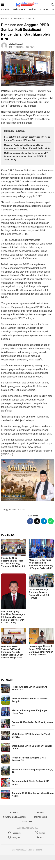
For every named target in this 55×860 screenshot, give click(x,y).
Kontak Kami (40, 817)
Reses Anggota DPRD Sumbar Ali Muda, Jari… (29, 688)
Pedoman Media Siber (14, 817)
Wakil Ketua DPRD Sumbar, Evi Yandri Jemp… (32, 747)
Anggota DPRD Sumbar (14, 509)
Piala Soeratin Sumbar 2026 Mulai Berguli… (30, 700)
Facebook (16, 833)
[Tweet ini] (37, 521)
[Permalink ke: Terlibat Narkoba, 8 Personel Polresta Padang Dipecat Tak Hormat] (41, 580)
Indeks (40, 813)
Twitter (42, 833)
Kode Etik (27, 822)
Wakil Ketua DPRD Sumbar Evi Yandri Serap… (31, 735)
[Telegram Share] (44, 521)
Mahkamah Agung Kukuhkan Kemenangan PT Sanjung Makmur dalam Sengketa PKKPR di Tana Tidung (26, 156)
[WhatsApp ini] (51, 521)
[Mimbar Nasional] (27, 4)
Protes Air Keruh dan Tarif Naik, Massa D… (32, 723)
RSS (42, 837)
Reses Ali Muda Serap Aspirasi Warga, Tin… (32, 771)
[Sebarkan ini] (30, 521)
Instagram (16, 837)
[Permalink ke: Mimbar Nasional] (4, 45)
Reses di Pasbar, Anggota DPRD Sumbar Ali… (29, 759)
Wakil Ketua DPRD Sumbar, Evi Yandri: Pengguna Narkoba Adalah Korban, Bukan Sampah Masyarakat (12, 652)
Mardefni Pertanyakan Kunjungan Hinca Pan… (30, 712)
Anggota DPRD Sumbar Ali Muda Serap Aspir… (33, 794)
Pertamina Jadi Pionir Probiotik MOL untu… (31, 782)
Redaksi (14, 813)
